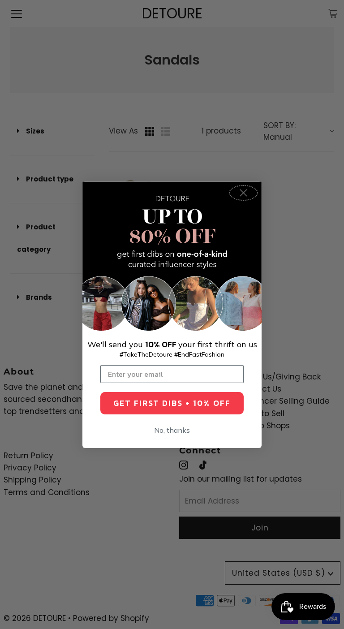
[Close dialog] (243, 193)
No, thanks (172, 430)
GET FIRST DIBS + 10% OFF (172, 403)
